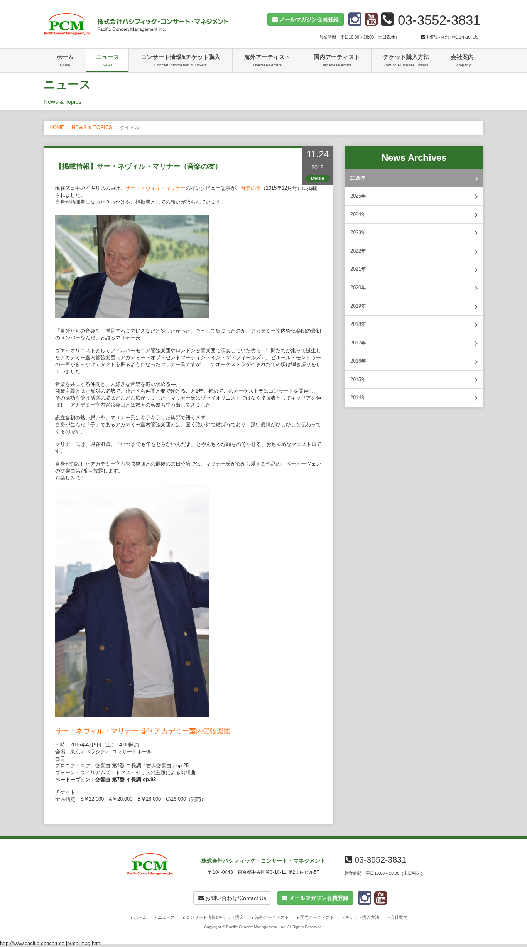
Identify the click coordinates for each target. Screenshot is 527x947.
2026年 (358, 178)
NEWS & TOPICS (92, 127)
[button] (305, 19)
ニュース (107, 60)
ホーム (65, 60)
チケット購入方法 (406, 60)
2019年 (358, 306)
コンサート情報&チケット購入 (180, 60)
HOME (56, 127)
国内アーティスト (337, 60)
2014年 (358, 397)
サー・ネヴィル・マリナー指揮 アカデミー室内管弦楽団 (143, 731)
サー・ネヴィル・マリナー (155, 188)
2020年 (358, 287)
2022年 (358, 251)
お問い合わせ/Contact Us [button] (451, 37)
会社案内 (462, 60)
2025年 (358, 196)
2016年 (358, 361)
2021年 (358, 269)
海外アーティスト (267, 60)
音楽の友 (251, 188)
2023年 (358, 232)
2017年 (358, 343)
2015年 (358, 379)
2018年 (358, 324)
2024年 (358, 214)
